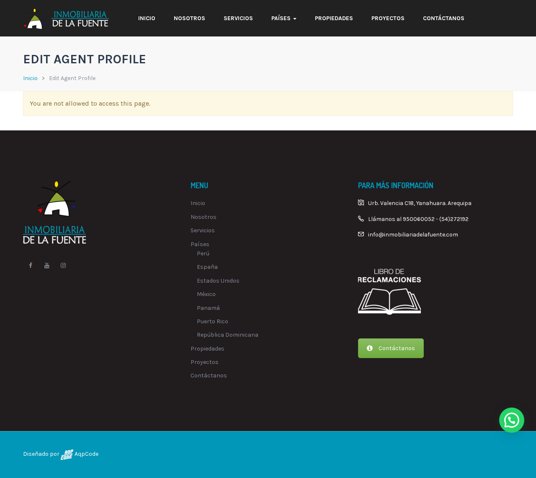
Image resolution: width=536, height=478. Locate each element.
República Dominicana (227, 334)
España (207, 266)
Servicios (238, 18)
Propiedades (334, 18)
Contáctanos (443, 18)
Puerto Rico (212, 321)
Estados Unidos (218, 280)
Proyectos (388, 18)
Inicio (146, 18)
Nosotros (189, 18)
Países (281, 18)
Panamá (208, 308)
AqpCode (85, 453)
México (206, 294)
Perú (203, 253)
